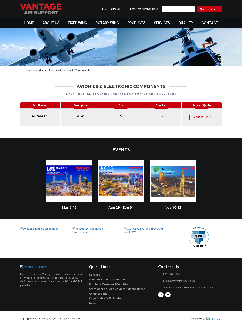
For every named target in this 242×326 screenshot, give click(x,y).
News (93, 303)
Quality (185, 23)
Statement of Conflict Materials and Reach (117, 288)
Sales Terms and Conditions (107, 279)
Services (162, 23)
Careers (94, 274)
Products (136, 23)
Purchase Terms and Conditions (110, 284)
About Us (50, 23)
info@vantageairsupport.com (179, 280)
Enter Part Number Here (143, 9)
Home (29, 23)
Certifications (98, 293)
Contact (210, 23)
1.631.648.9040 (111, 9)
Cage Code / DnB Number (106, 298)
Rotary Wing (107, 23)
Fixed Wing (77, 23)
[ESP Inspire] (214, 318)
